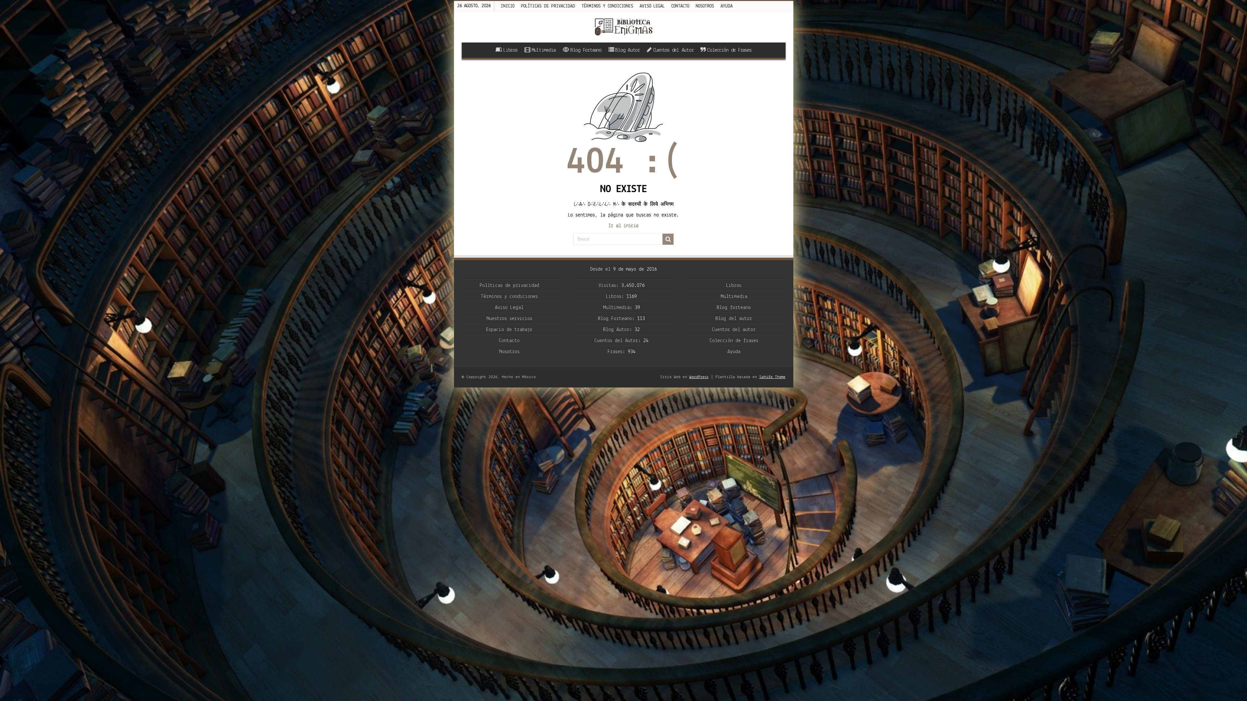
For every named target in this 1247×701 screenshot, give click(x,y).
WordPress (699, 377)
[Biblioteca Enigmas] (623, 27)
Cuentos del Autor (673, 50)
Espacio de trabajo (509, 329)
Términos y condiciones (607, 6)
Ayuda (727, 6)
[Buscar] (668, 239)
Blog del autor (733, 318)
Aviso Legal (509, 307)
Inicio (507, 6)
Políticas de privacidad (548, 6)
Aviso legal (652, 6)
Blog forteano (734, 307)
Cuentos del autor (734, 329)
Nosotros (705, 6)
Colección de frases (734, 340)
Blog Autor (627, 50)
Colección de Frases (729, 50)
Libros (510, 50)
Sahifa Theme (772, 377)
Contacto (680, 6)
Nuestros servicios (509, 318)
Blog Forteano (585, 50)
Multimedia (544, 50)
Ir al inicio (623, 225)
